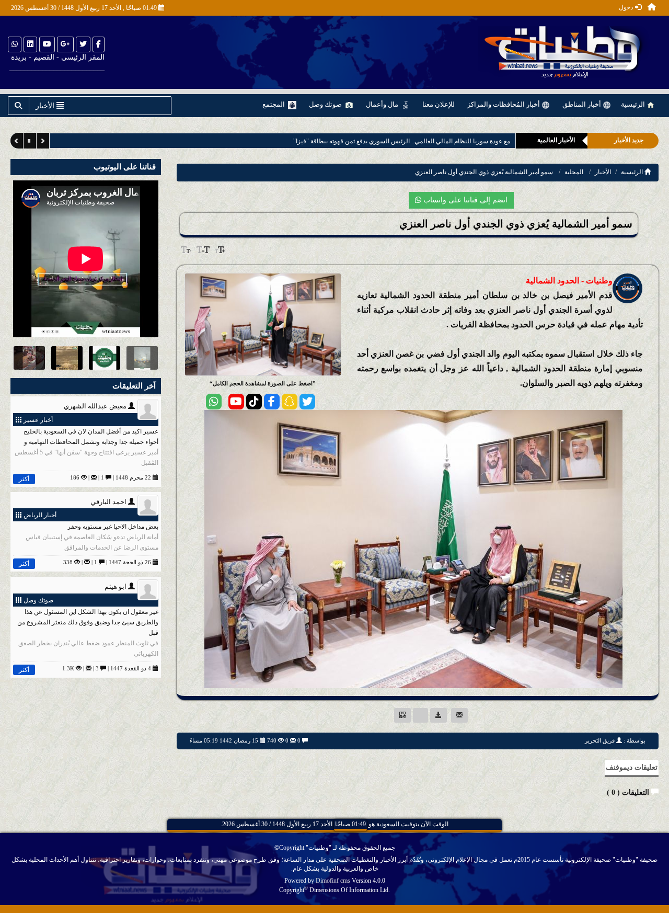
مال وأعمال (383, 104)
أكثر (24, 479)
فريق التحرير (600, 740)
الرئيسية (634, 104)
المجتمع (274, 104)
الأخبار (603, 172)
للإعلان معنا (438, 104)
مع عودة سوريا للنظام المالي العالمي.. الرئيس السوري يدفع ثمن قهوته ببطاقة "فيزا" (389, 141)
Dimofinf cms (333, 880)
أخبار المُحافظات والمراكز (504, 104)
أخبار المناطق (582, 104)
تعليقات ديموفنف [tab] (632, 767)
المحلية (573, 172)
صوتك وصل (326, 104)
